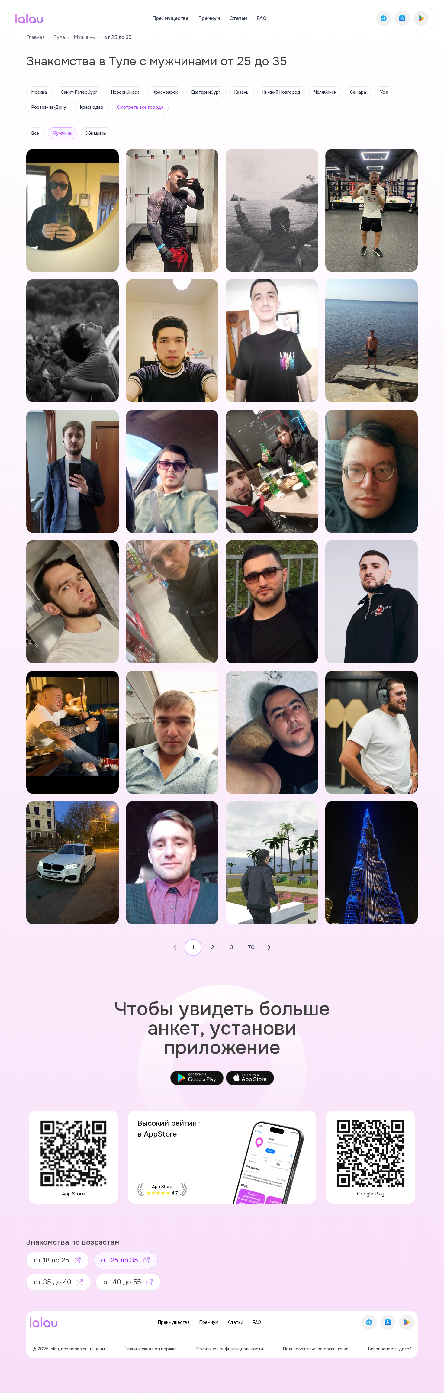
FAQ (261, 18)
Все (35, 133)
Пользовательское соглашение (316, 1349)
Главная (35, 37)
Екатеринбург (205, 92)
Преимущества (171, 18)
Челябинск (325, 92)
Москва (39, 92)
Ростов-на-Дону (48, 107)
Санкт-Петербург (79, 92)
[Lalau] (29, 18)
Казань (241, 92)
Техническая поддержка (151, 1349)
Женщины (96, 133)
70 (251, 947)
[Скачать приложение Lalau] (383, 18)
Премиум (209, 18)
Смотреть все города (140, 107)
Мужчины (84, 37)
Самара (358, 92)
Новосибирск (125, 92)
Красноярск (165, 92)
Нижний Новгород (281, 92)
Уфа (384, 92)
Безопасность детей (390, 1349)
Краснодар (91, 107)
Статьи (238, 18)
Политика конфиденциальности (229, 1349)
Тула (59, 37)
